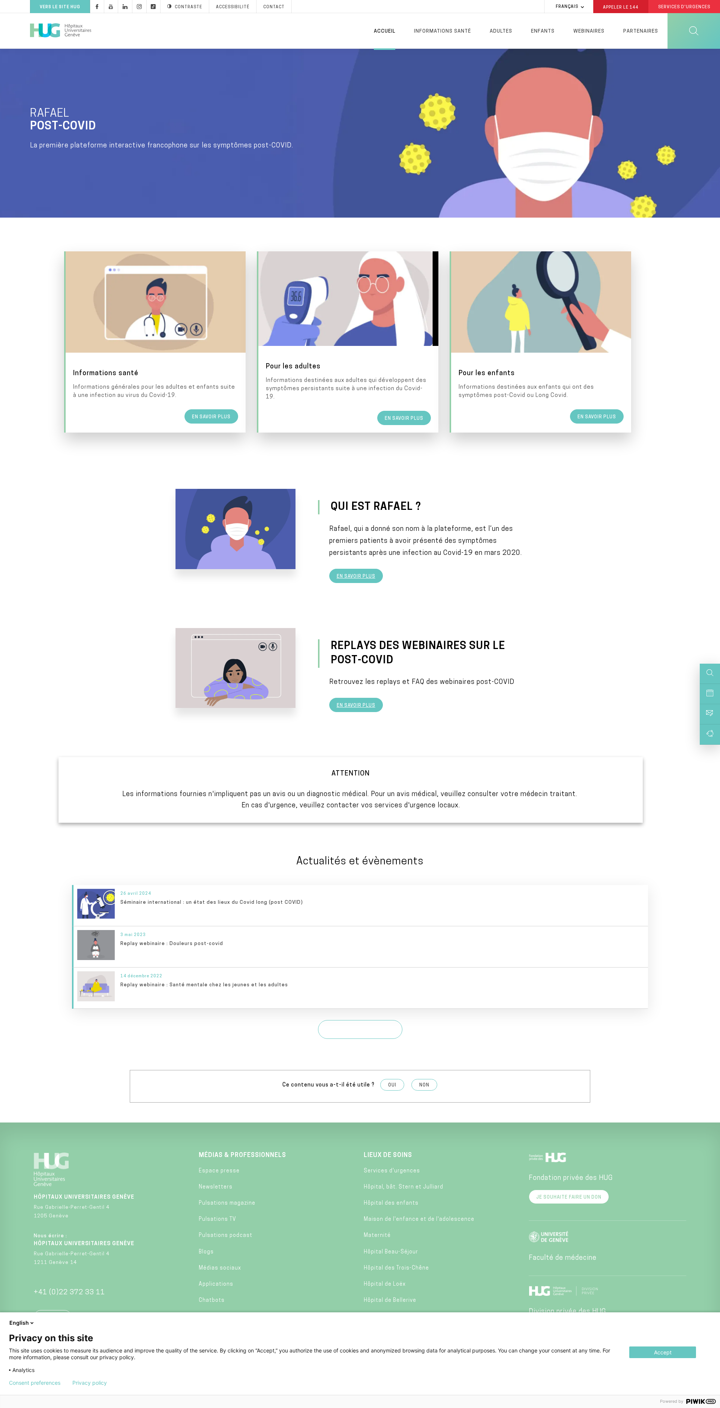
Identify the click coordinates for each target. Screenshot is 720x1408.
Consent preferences (34, 1383)
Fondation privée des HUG (571, 1178)
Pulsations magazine (227, 1203)
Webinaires (588, 31)
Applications (216, 1284)
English (19, 1322)
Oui (392, 1085)
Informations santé (442, 31)
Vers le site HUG (60, 7)
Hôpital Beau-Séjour (391, 1252)
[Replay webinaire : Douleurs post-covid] (361, 946)
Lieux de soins (388, 1156)
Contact (274, 7)
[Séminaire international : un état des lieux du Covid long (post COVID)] (361, 905)
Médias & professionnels (242, 1156)
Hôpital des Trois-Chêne (396, 1268)
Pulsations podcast (225, 1235)
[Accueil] (60, 31)
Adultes (501, 31)
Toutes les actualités (360, 1030)
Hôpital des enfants (391, 1203)
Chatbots (212, 1300)
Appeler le (621, 7)
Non (424, 1085)
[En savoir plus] (156, 342)
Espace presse (219, 1171)
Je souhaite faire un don (569, 1197)
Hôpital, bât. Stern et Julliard (403, 1187)
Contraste (188, 7)
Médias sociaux (220, 1268)
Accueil (384, 31)
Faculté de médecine (563, 1258)
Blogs (206, 1252)
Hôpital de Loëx (385, 1284)
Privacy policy (89, 1383)
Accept (663, 1352)
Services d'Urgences (684, 7)
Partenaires (640, 31)
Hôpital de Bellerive (390, 1300)
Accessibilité (232, 7)
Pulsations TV (217, 1219)
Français (567, 7)
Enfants (543, 31)
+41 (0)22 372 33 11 (69, 1292)
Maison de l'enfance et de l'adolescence (419, 1219)
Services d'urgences (392, 1171)
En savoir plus (356, 576)
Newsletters (215, 1187)
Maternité (377, 1235)
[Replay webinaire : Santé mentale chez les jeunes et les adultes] (361, 988)
